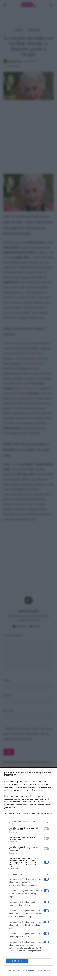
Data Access (28, 971)
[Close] (51, 772)
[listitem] (28, 822)
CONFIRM (17, 961)
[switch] (46, 828)
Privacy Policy (44, 971)
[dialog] (28, 871)
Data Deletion (13, 971)
